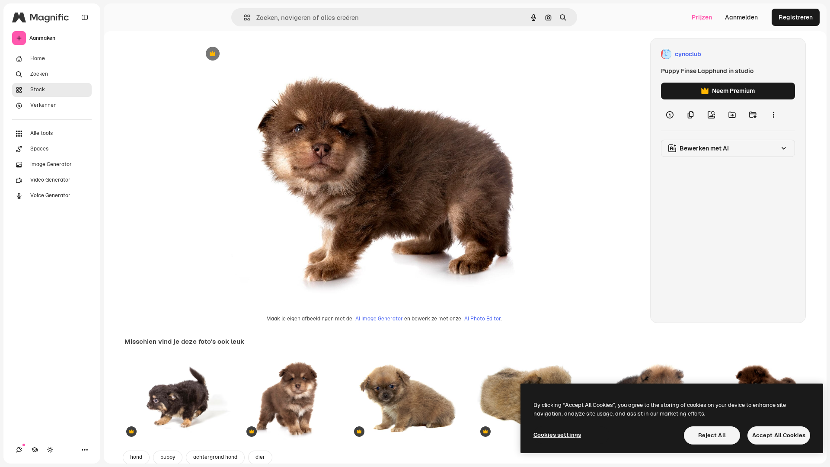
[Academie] (35, 450)
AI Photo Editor (482, 318)
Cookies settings (557, 434)
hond (136, 457)
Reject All (712, 435)
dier (260, 457)
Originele (254, 54)
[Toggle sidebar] (85, 17)
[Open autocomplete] (243, 17)
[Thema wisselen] (50, 450)
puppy (167, 457)
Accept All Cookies (778, 435)
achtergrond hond (215, 457)
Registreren (796, 17)
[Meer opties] (773, 115)
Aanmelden (741, 17)
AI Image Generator (379, 318)
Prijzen (702, 17)
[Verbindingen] (19, 450)
